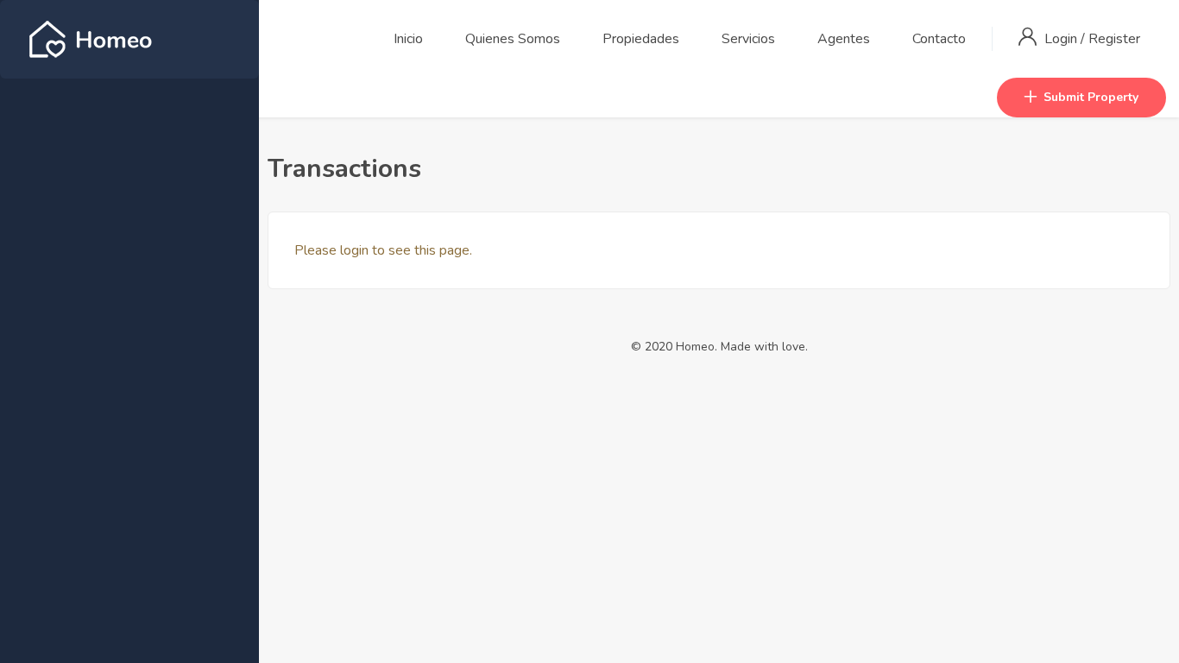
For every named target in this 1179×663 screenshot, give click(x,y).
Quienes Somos (512, 38)
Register (1114, 38)
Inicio (408, 38)
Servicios (748, 38)
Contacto (939, 38)
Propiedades (640, 38)
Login (1062, 38)
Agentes (843, 38)
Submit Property (1090, 97)
